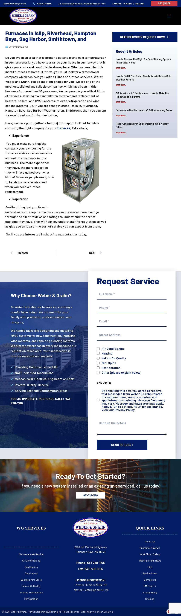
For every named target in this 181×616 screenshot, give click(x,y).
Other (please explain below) (121, 372)
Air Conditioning (113, 348)
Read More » (121, 68)
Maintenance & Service (31, 554)
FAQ (150, 566)
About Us (150, 541)
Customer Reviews (150, 547)
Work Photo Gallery (150, 554)
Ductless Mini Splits (31, 579)
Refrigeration (111, 367)
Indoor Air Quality (113, 358)
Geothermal (31, 573)
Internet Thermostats (31, 592)
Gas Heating (31, 566)
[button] (169, 16)
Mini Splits (108, 362)
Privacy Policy (125, 410)
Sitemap (149, 598)
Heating (106, 353)
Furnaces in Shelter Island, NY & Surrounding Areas (144, 110)
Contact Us (150, 579)
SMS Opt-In (150, 586)
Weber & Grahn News (150, 560)
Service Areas (149, 573)
